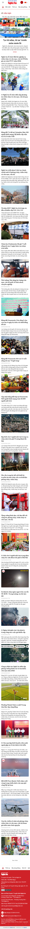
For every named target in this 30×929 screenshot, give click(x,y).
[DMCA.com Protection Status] (15, 890)
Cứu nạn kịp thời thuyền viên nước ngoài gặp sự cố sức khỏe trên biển (14, 744)
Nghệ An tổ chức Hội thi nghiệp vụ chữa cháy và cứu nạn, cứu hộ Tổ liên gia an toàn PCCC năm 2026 (14, 59)
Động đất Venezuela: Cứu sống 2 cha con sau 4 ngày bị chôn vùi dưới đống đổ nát (14, 322)
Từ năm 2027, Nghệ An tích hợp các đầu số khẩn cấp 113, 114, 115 (14, 209)
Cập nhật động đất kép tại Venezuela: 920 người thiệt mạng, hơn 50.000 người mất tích (14, 399)
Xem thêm (15, 860)
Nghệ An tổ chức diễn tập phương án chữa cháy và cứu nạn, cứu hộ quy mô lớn (14, 97)
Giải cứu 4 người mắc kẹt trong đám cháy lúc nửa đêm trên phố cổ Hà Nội (15, 557)
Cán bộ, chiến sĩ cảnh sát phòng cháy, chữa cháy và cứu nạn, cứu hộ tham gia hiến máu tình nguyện (14, 823)
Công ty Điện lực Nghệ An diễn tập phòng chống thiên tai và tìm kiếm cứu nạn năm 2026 (13, 669)
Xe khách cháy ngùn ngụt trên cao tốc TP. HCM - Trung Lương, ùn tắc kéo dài (15, 594)
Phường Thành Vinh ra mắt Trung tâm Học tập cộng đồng (13, 706)
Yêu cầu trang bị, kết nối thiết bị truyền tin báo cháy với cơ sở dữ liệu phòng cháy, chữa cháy (14, 477)
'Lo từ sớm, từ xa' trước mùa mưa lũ (15, 41)
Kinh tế (24, 868)
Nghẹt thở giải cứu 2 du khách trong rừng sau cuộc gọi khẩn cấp (13, 631)
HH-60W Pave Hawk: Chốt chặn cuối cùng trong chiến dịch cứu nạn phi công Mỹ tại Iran (14, 783)
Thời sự (14, 7)
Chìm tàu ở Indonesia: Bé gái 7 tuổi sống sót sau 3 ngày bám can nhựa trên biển (13, 246)
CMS (12, 927)
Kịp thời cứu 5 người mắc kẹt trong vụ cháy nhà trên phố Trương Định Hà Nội (14, 439)
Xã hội (15, 52)
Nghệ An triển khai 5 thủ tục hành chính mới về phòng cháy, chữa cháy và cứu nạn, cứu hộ (14, 172)
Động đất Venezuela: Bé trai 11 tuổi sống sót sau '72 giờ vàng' (13, 360)
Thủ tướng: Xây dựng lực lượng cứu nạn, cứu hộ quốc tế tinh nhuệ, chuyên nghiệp (13, 282)
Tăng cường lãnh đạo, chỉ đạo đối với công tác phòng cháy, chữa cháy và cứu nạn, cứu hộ (14, 517)
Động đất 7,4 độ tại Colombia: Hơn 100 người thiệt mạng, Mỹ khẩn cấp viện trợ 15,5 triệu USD (15, 134)
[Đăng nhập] (21, 2)
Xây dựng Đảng (22, 7)
